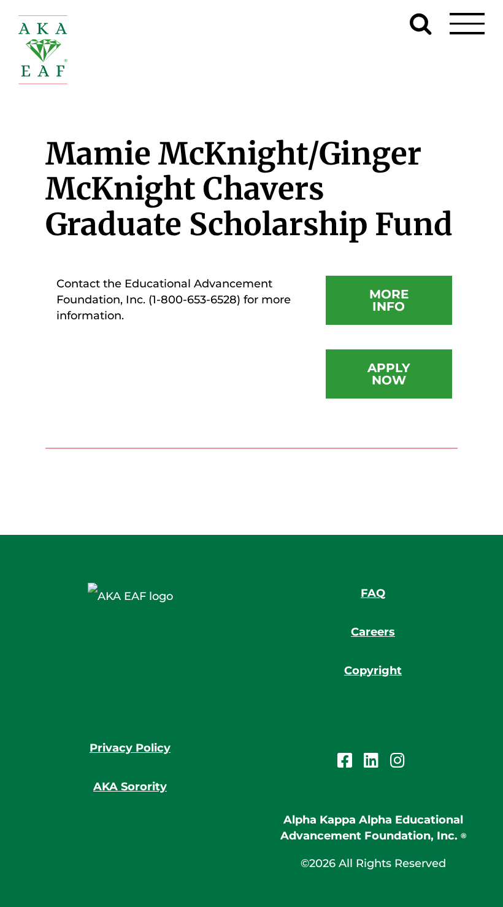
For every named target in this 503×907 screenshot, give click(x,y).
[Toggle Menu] (467, 23)
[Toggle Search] (420, 23)
